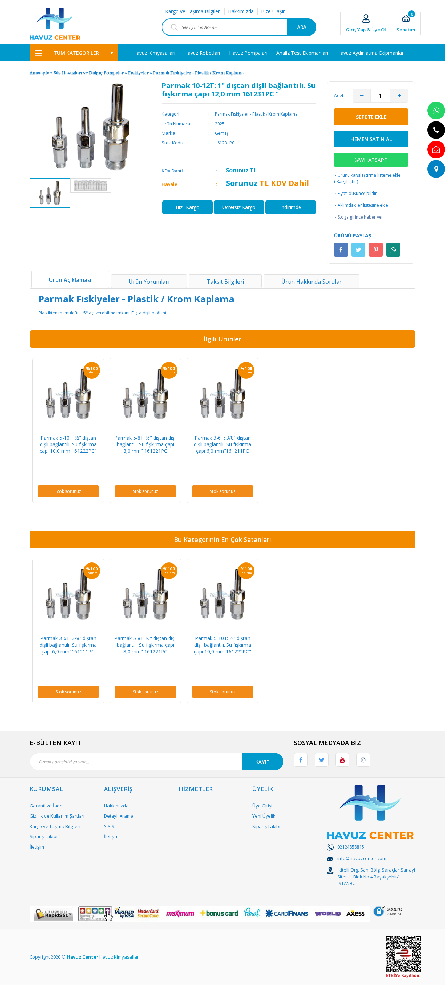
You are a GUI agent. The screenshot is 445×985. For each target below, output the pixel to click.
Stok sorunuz (68, 491)
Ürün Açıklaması (70, 280)
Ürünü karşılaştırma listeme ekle (367, 175)
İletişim (37, 847)
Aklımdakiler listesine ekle (361, 205)
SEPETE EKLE (371, 116)
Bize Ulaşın (273, 11)
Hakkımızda (241, 11)
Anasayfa (39, 73)
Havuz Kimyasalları (119, 957)
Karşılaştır (346, 181)
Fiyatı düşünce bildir (355, 193)
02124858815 (350, 847)
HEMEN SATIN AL (371, 138)
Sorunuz (237, 170)
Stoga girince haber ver (358, 217)
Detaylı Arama (119, 816)
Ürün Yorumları (149, 281)
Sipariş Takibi (43, 836)
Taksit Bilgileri (225, 281)
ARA (301, 27)
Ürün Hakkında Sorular (311, 281)
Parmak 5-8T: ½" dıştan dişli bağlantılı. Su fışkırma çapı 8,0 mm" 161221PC (145, 444)
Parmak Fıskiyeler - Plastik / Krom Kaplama (198, 73)
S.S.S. (109, 826)
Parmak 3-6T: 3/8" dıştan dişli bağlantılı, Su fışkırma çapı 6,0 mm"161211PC (222, 444)
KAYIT (262, 761)
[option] (50, 193)
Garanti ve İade (46, 806)
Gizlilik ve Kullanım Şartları (57, 816)
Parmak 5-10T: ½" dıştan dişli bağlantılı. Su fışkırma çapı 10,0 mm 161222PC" (68, 444)
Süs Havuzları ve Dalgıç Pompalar (89, 73)
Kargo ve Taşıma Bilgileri (193, 11)
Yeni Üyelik (263, 816)
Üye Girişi (262, 806)
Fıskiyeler (138, 73)
